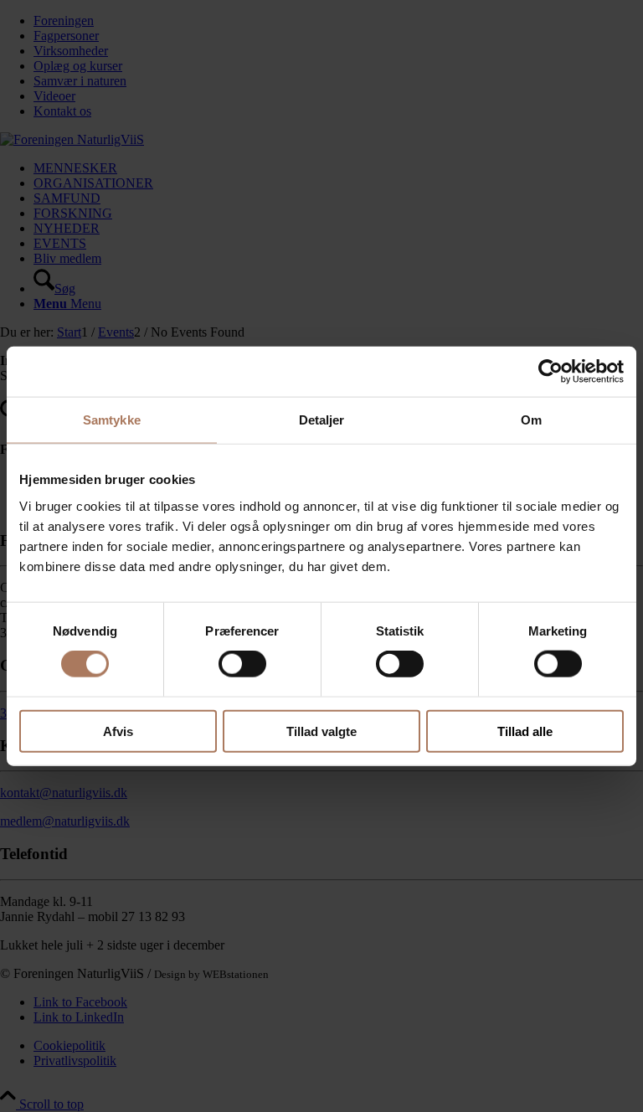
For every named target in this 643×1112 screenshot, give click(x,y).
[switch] (242, 664)
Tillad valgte (321, 730)
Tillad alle (525, 730)
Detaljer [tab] (322, 420)
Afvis (118, 730)
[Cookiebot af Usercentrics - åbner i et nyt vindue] (550, 371)
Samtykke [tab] (112, 420)
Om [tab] (531, 420)
